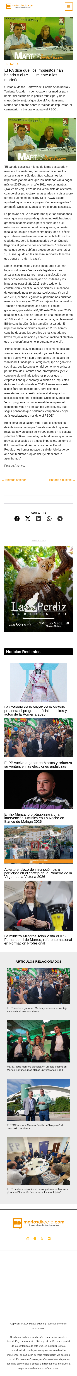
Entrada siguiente (62, 479)
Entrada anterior (14, 479)
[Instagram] (27, 1238)
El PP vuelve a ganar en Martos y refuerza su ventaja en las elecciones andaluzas (38, 764)
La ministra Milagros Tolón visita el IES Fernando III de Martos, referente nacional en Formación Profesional (38, 939)
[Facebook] (34, 1238)
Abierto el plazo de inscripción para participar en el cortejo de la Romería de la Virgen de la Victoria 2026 (38, 873)
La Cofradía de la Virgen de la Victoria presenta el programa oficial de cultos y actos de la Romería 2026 (35, 710)
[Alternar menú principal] (69, 6)
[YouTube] (49, 1238)
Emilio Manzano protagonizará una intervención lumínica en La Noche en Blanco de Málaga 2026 (34, 817)
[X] (42, 1238)
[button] (17, 518)
